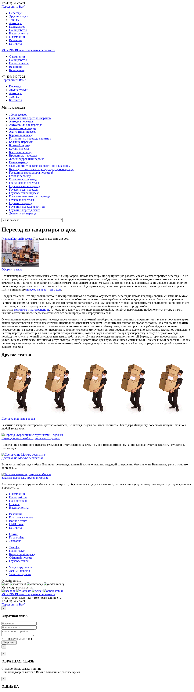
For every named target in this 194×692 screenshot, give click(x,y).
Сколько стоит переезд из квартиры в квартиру (39, 165)
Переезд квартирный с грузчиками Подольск (31, 438)
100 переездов (18, 114)
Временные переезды (23, 155)
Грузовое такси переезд (24, 193)
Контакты (15, 43)
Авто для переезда (21, 121)
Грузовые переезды (21, 199)
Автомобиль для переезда (25, 124)
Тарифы (14, 19)
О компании (17, 36)
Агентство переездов (22, 128)
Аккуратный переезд (22, 131)
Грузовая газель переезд (24, 186)
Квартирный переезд (22, 554)
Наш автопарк (18, 500)
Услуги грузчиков (20, 567)
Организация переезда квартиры (30, 118)
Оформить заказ (12, 269)
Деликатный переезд (22, 213)
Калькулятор (17, 26)
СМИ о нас (16, 524)
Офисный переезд (20, 557)
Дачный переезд (19, 570)
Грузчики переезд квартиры (27, 206)
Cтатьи (16, 238)
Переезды (15, 13)
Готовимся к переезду (23, 179)
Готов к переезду (20, 176)
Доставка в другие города (18, 418)
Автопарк (15, 23)
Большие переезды (21, 141)
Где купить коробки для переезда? (31, 172)
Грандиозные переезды (24, 182)
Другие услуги (18, 16)
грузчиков (20, 309)
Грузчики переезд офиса (24, 210)
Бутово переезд (19, 148)
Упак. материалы (20, 574)
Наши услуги (17, 550)
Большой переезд (20, 145)
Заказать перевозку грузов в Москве (25, 477)
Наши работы (18, 30)
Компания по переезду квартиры (30, 138)
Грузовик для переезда (23, 189)
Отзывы (14, 504)
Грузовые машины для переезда (29, 196)
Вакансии (15, 40)
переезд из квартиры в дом (43, 289)
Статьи (13, 534)
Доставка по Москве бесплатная (22, 458)
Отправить (9, 642)
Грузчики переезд (20, 203)
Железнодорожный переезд (26, 159)
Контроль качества (21, 517)
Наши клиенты (19, 33)
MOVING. (28, 50)
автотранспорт (39, 309)
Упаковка (15, 540)
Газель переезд (18, 162)
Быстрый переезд (20, 152)
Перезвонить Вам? (14, 6)
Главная (7, 238)
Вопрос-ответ (18, 520)
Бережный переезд (21, 135)
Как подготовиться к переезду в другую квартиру (41, 169)
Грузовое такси (19, 561)
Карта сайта (16, 537)
